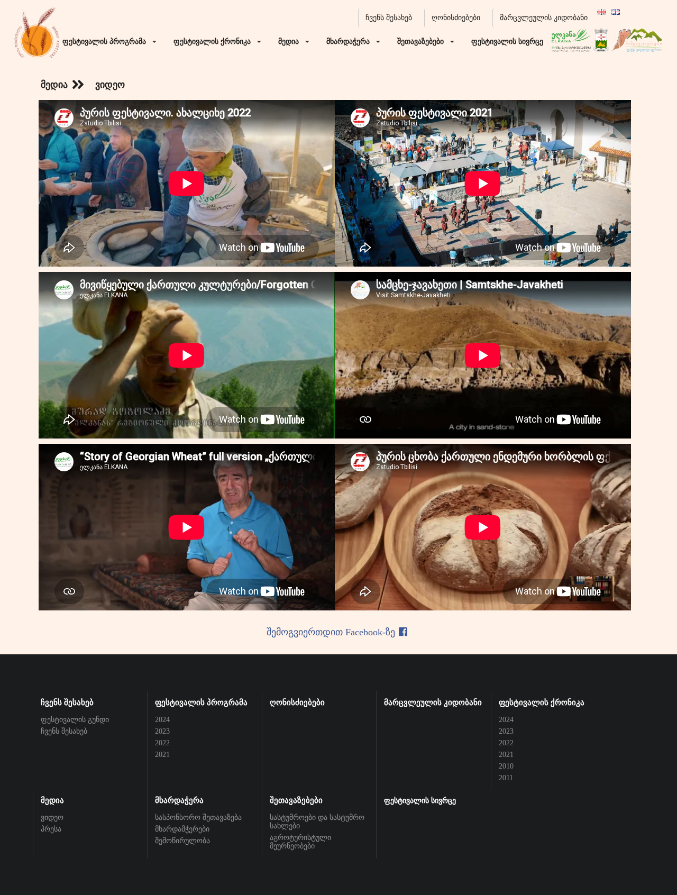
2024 (162, 720)
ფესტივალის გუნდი (75, 720)
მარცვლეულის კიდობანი (544, 18)
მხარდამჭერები (182, 829)
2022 (162, 743)
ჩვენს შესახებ (388, 18)
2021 (162, 755)
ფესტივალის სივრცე (420, 801)
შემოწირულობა (182, 841)
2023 (162, 731)
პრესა (51, 829)
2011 (506, 778)
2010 (506, 766)
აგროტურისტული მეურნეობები (300, 842)
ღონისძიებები (456, 18)
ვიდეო (52, 817)
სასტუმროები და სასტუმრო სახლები (317, 822)
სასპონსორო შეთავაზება (198, 817)
